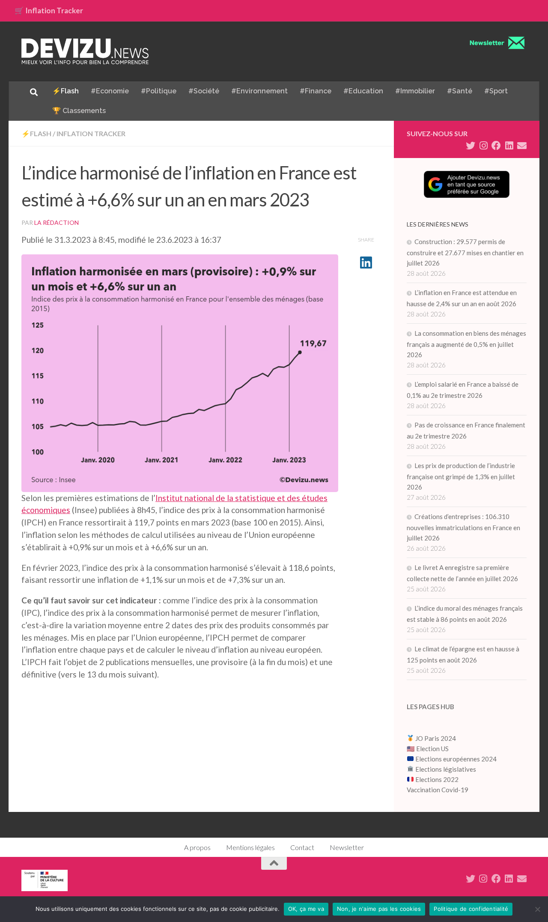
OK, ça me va (306, 908)
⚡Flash (65, 91)
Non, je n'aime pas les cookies (379, 908)
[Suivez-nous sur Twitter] (470, 145)
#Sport (496, 91)
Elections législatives (445, 769)
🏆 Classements (79, 111)
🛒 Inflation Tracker (49, 10)
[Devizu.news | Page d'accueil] (85, 51)
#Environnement (259, 91)
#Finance (315, 91)
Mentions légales (250, 847)
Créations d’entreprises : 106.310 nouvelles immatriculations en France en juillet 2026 (463, 527)
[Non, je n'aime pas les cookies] (537, 909)
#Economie (110, 91)
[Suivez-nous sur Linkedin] (509, 145)
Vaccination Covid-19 (437, 790)
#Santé (459, 91)
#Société (203, 91)
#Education (363, 91)
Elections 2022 (437, 779)
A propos (197, 847)
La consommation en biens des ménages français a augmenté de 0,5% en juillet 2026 (466, 343)
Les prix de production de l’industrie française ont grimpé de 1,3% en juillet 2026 (461, 476)
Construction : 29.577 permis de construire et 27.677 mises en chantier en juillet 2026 (465, 252)
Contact (302, 847)
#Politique (158, 91)
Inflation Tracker (91, 133)
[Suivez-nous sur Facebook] (496, 145)
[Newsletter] (522, 145)
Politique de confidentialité (471, 908)
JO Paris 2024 (435, 738)
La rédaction (56, 222)
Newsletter (347, 847)
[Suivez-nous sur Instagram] (483, 145)
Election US (432, 748)
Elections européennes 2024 (455, 759)
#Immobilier (415, 91)
